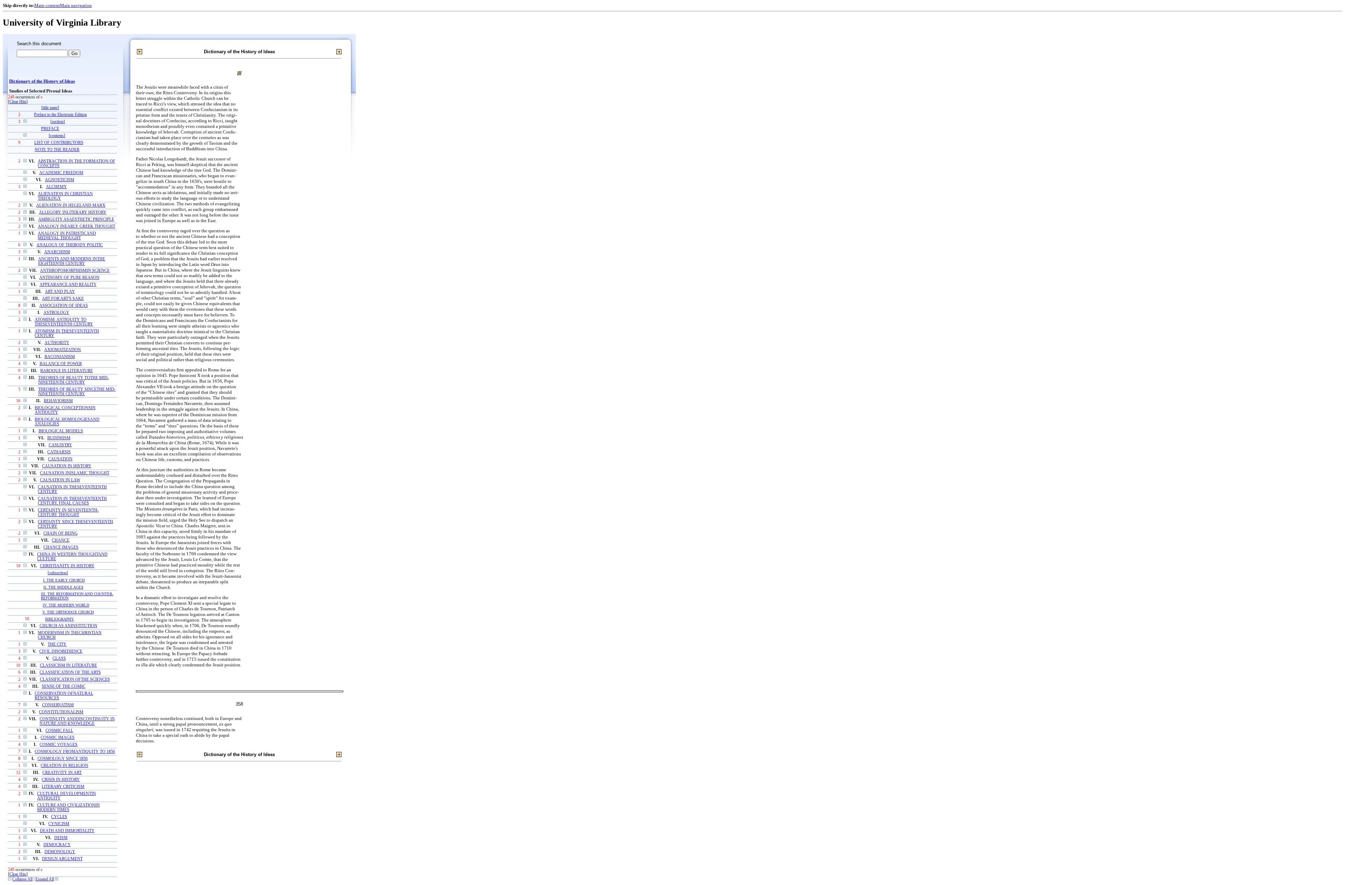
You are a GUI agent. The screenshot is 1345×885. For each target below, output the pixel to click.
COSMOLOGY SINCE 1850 (62, 758)
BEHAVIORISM (58, 401)
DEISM (61, 838)
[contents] (57, 135)
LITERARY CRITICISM (63, 786)
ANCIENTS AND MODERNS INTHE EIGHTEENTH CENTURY (71, 261)
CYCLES (59, 817)
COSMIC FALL (59, 730)
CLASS (59, 658)
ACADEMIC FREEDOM (61, 173)
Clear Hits (17, 102)
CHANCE (60, 540)
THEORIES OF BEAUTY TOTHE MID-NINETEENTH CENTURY (73, 380)
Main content (47, 5)
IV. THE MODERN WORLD (66, 605)
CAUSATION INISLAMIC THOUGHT (74, 473)
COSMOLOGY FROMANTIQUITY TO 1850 (75, 751)
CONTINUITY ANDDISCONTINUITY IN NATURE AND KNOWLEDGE (77, 721)
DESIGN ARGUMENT (62, 859)
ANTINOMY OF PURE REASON (69, 277)
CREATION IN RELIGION (64, 765)
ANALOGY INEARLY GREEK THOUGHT (76, 226)
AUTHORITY (56, 343)
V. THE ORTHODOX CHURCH (68, 612)
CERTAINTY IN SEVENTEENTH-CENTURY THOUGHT (68, 512)
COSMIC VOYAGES (58, 744)
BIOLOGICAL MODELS (61, 431)
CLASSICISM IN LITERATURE (68, 665)
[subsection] (58, 573)
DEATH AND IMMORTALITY (67, 831)
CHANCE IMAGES (60, 547)
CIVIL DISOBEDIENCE (60, 651)
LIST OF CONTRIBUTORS (58, 142)
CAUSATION (60, 459)
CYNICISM (58, 824)
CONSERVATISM (58, 705)
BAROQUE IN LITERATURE (66, 371)
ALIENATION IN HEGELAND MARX (70, 205)
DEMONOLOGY (59, 852)
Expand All (44, 879)
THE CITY (57, 644)
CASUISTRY (60, 445)
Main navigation (76, 5)
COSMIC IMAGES (58, 737)
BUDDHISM (58, 438)
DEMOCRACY (57, 845)
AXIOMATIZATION (62, 350)
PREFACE (50, 128)
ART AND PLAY (60, 291)
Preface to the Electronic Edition (60, 114)
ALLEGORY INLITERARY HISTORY (72, 212)
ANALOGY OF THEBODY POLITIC (69, 245)
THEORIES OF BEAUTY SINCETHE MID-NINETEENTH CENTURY (77, 391)
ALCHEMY (56, 187)
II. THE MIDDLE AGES (63, 587)
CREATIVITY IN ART (62, 772)
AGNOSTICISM (59, 180)
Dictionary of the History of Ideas (42, 81)
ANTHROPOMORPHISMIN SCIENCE (75, 270)
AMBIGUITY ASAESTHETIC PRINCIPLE (76, 219)
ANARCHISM (57, 252)
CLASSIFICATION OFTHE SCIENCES (75, 679)
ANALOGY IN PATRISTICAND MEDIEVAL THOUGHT (67, 235)
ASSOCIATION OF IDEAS (63, 305)
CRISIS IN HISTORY (61, 779)
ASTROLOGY (56, 312)
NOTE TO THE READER (57, 150)
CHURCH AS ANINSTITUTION (68, 626)
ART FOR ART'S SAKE (63, 298)
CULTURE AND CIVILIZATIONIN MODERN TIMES (68, 807)
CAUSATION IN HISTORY (66, 466)
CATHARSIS (59, 452)
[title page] (50, 107)
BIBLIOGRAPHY (59, 619)
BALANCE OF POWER (61, 364)
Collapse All (22, 879)
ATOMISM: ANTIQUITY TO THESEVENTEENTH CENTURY (64, 322)
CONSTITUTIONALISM (61, 712)
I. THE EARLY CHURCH (64, 580)
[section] (57, 121)
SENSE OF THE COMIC (63, 686)
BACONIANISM (59, 357)
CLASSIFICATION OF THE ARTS (70, 672)
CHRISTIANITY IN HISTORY (67, 566)
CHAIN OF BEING (60, 533)
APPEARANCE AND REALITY (68, 284)
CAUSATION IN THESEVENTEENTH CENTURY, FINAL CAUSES (72, 501)
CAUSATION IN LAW (60, 480)
